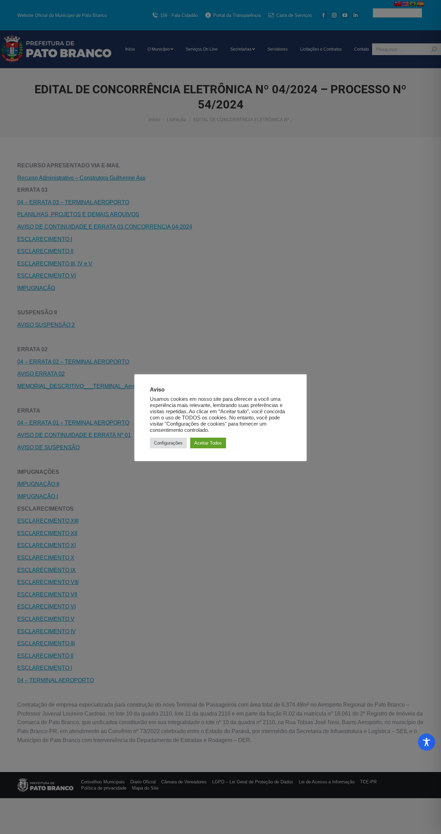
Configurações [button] (168, 443)
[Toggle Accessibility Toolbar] (426, 742)
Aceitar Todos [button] (208, 443)
